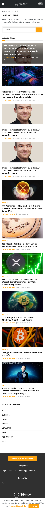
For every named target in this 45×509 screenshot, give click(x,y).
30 (38, 138)
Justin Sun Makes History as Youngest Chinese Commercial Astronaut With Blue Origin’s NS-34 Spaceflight (20, 391)
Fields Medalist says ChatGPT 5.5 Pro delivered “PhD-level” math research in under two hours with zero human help (21, 50)
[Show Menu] (3, 4)
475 (29, 214)
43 (6, 60)
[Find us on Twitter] (3, 483)
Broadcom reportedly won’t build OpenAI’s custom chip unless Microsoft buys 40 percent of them (21, 132)
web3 (4, 441)
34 (38, 176)
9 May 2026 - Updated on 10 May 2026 (27, 57)
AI (2, 89)
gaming (5, 424)
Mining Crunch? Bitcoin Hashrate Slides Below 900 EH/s (22, 354)
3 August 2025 (21, 323)
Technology (7, 437)
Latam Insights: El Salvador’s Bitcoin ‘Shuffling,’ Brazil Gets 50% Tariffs (18, 318)
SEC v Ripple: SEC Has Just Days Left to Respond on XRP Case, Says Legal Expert (20, 245)
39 (38, 100)
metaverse (6, 428)
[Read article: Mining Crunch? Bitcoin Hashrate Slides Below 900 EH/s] (22, 337)
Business (6, 415)
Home (4, 11)
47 (29, 249)
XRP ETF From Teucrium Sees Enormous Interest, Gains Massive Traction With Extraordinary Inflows (19, 282)
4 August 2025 (21, 214)
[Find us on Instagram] (7, 483)
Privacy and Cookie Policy (18, 506)
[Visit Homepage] (21, 4)
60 (29, 323)
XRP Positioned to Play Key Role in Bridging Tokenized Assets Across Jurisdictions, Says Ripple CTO (22, 208)
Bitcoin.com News (9, 214)
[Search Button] (39, 29)
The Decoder (10, 57)
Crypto (5, 203)
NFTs (4, 432)
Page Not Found (13, 11)
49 (29, 288)
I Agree (34, 506)
